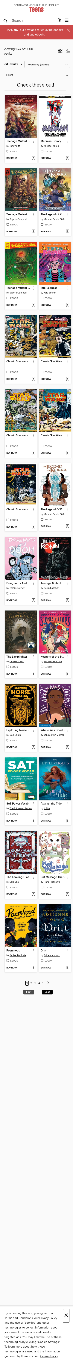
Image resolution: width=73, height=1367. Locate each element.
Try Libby (12, 30)
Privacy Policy (48, 1318)
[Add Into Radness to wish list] (67, 305)
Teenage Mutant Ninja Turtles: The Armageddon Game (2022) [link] (19, 141)
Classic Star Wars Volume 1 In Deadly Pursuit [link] (19, 361)
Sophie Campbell (19, 219)
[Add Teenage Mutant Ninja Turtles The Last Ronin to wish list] (67, 600)
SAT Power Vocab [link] (17, 803)
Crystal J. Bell (17, 661)
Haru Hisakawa (52, 881)
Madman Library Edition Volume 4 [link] (53, 141)
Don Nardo (15, 735)
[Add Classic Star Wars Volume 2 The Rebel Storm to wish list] (33, 453)
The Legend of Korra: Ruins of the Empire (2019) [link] (53, 214)
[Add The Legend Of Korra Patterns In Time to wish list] (67, 526)
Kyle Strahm (50, 292)
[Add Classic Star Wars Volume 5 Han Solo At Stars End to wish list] (67, 379)
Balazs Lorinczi (17, 588)
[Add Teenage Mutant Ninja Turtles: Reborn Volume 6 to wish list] (33, 231)
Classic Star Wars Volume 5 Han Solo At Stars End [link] (53, 361)
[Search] (5, 21)
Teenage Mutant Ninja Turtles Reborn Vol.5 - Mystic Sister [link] (19, 288)
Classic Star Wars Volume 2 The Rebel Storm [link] (19, 435)
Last (47, 992)
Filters (9, 75)
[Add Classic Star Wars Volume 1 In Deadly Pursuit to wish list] (33, 379)
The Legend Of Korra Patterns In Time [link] (53, 509)
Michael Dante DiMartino (55, 219)
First (28, 992)
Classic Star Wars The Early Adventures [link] (19, 509)
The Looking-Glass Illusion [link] (19, 877)
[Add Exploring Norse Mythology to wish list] (33, 747)
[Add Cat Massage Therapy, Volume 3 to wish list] (67, 894)
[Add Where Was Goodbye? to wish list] (67, 747)
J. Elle (47, 808)
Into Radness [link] (49, 288)
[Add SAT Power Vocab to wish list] (33, 821)
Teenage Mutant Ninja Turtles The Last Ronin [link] (53, 583)
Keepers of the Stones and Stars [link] (53, 657)
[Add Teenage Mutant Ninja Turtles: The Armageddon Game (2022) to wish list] (33, 158)
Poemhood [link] (13, 950)
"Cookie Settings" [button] (48, 1342)
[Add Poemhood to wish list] (33, 967)
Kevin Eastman (51, 588)
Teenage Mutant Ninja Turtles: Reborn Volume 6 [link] (19, 214)
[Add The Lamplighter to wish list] (33, 674)
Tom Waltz (15, 145)
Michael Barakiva (53, 661)
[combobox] (29, 20)
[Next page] (48, 983)
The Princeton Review (21, 808)
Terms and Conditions (18, 1318)
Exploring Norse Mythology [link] (19, 730)
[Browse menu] (66, 20)
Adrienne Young (52, 955)
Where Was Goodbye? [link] (53, 730)
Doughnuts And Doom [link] (19, 583)
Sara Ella (14, 881)
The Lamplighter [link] (16, 657)
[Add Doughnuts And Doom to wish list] (33, 600)
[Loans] (59, 21)
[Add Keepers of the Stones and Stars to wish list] (67, 674)
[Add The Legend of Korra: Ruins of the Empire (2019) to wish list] (67, 231)
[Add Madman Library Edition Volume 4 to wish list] (67, 158)
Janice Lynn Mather (54, 735)
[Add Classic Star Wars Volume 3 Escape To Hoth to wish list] (67, 453)
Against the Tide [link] (51, 803)
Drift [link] (43, 950)
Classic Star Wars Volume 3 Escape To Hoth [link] (53, 435)
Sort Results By (12, 64)
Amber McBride (18, 955)
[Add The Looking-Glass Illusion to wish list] (33, 894)
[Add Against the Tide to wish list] (67, 821)
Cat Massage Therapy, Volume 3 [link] (53, 877)
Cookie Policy (49, 1356)
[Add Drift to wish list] (67, 967)
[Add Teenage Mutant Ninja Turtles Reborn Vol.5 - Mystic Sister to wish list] (33, 305)
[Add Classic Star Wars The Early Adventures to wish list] (33, 527)
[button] (60, 52)
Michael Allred (51, 145)
